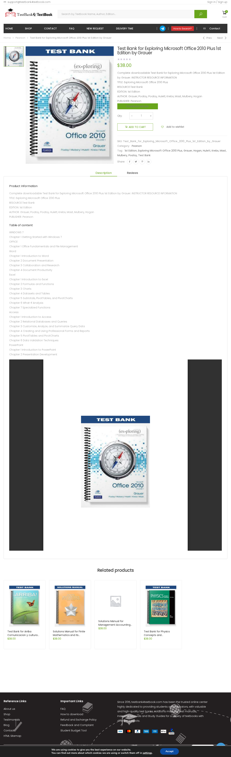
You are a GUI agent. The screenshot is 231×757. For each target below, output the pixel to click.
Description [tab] (103, 173)
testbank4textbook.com (146, 702)
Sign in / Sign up (217, 2)
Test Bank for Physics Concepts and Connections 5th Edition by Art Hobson (160, 637)
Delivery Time (124, 28)
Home (9, 28)
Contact (50, 28)
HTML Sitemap (12, 736)
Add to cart (137, 127)
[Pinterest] (142, 161)
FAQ (71, 28)
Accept (169, 751)
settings (147, 753)
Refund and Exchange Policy (78, 719)
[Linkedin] (148, 161)
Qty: (119, 116)
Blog (6, 725)
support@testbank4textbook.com (29, 2)
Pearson (20, 38)
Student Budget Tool (73, 730)
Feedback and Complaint (77, 725)
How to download (71, 714)
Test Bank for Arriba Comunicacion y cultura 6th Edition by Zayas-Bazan (24, 635)
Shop (28, 28)
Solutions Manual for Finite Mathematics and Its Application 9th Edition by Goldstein (69, 637)
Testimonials (12, 719)
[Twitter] (136, 161)
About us (9, 709)
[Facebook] (129, 161)
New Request (95, 28)
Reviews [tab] (132, 173)
